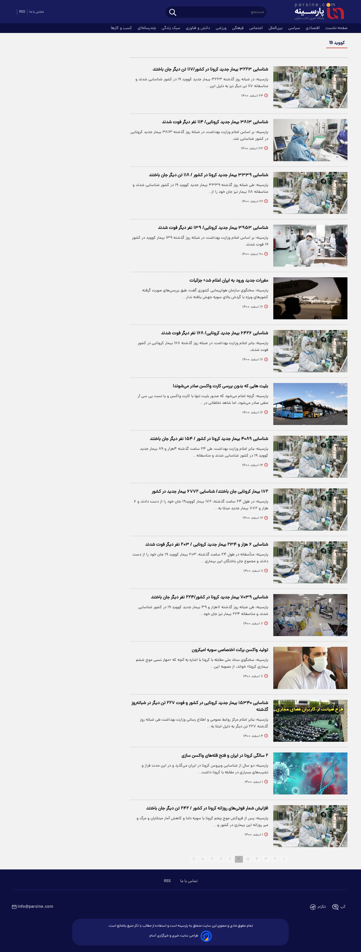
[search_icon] (172, 12)
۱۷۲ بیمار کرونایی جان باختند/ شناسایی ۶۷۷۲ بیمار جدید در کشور (210, 491)
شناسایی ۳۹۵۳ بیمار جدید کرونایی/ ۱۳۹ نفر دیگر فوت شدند (213, 228)
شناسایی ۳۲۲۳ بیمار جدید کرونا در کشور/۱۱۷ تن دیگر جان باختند (210, 69)
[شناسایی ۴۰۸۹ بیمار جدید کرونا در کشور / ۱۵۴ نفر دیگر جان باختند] (310, 457)
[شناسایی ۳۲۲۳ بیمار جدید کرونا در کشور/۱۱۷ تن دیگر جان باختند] (310, 87)
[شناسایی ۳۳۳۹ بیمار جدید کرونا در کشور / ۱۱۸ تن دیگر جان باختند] (310, 193)
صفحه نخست (336, 28)
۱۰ (203, 859)
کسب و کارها (122, 28)
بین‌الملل (276, 28)
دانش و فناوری (198, 28)
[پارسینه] (316, 12)
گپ (342, 907)
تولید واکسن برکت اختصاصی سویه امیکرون (230, 650)
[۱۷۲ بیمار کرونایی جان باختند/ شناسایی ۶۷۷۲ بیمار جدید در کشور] (310, 509)
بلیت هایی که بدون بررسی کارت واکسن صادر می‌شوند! (220, 386)
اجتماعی (256, 28)
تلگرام (322, 907)
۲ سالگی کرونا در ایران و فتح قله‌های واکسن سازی (225, 755)
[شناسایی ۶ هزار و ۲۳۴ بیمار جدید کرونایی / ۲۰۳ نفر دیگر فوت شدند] (310, 562)
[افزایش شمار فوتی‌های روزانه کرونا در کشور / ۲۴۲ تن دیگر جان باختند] (310, 826)
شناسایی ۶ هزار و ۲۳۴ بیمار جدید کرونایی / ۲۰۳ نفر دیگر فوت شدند (206, 544)
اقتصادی (313, 28)
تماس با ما (36, 12)
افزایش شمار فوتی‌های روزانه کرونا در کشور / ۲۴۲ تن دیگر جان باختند (207, 808)
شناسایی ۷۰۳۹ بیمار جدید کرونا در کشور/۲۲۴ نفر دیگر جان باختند (209, 597)
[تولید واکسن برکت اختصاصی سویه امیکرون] (310, 668)
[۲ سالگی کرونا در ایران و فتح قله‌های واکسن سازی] (310, 773)
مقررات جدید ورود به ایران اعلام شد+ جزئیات (229, 280)
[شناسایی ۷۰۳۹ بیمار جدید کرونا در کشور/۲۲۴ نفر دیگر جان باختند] (310, 615)
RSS (22, 12)
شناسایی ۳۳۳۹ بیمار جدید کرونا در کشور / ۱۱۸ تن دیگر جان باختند (208, 175)
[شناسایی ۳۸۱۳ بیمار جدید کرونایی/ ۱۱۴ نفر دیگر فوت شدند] (310, 140)
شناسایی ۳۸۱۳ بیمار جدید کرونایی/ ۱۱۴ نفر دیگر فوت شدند (215, 122)
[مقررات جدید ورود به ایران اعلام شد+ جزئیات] (310, 298)
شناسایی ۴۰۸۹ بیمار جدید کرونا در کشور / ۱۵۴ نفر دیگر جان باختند (209, 439)
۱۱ (193, 859)
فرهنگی (238, 28)
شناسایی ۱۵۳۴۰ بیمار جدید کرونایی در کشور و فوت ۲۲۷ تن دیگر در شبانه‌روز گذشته (199, 706)
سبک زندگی (171, 28)
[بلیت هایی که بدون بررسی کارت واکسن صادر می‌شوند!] (310, 404)
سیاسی (294, 28)
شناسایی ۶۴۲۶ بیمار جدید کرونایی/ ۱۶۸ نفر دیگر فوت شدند (214, 333)
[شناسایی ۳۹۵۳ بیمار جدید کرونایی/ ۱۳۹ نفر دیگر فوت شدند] (310, 246)
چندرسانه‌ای (147, 28)
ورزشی (222, 28)
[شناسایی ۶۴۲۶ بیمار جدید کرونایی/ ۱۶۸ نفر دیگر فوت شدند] (310, 351)
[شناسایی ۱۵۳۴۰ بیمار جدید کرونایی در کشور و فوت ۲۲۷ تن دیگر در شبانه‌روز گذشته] (310, 721)
